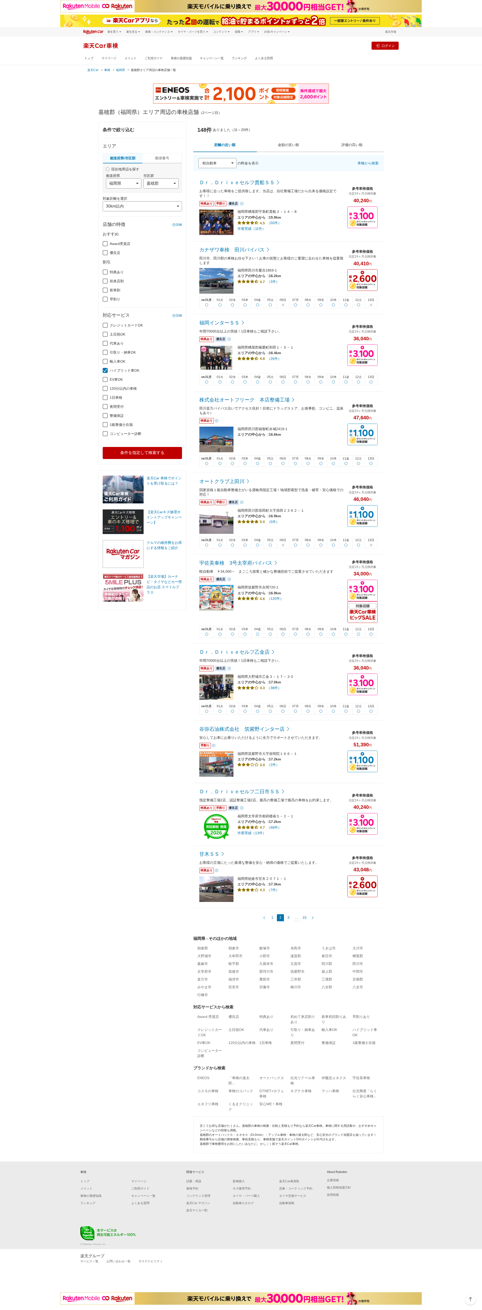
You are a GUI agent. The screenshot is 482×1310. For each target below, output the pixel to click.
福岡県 (120, 70)
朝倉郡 (202, 948)
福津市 (233, 979)
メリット (131, 58)
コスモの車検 (207, 1091)
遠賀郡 (295, 956)
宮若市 (233, 987)
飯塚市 (264, 948)
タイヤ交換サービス (292, 1196)
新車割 (115, 290)
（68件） (274, 827)
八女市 (357, 987)
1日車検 (116, 398)
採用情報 (333, 1195)
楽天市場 (390, 32)
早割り (115, 299)
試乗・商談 (193, 1181)
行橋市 (202, 995)
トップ (88, 58)
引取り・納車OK (123, 352)
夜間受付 (117, 407)
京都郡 (357, 979)
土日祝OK (117, 334)
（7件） (273, 890)
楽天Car (92, 70)
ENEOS (203, 1078)
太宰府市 (204, 971)
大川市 (357, 948)
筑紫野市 (297, 971)
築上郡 (327, 971)
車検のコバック (240, 1091)
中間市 (357, 971)
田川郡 (327, 964)
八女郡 (327, 987)
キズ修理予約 (242, 1188)
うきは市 (329, 948)
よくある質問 (264, 58)
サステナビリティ (151, 1261)
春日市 (327, 956)
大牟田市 (235, 956)
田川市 (357, 964)
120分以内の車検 (123, 388)
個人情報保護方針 (339, 1187)
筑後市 (233, 971)
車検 (107, 70)
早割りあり (361, 1017)
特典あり (117, 272)
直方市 (202, 979)
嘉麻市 (202, 964)
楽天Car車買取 (289, 1181)
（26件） (274, 359)
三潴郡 (327, 979)
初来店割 (117, 281)
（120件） (275, 599)
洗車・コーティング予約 (295, 1188)
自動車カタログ (243, 1203)
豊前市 (264, 979)
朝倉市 (233, 948)
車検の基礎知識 (181, 58)
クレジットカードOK (126, 325)
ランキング (239, 58)
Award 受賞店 (208, 1017)
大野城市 (204, 956)
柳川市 (295, 987)
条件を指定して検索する (142, 452)
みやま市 (204, 987)
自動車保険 (286, 1203)
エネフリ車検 (207, 1104)
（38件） (274, 688)
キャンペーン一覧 (212, 58)
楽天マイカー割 (196, 1210)
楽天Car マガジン (198, 1203)
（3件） (273, 282)
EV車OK (116, 379)
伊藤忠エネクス (334, 1078)
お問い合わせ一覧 (118, 1261)
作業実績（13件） (251, 833)
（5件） (273, 522)
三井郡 (295, 979)
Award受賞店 (120, 244)
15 (305, 917)
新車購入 (239, 1181)
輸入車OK (117, 361)
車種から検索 (368, 163)
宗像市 (264, 987)
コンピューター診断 (125, 434)
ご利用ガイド (154, 58)
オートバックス (271, 1078)
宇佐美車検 (361, 1078)
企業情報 (333, 1180)
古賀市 (295, 964)
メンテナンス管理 (198, 1196)
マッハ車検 (330, 1091)
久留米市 (266, 964)
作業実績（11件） (251, 229)
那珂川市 (266, 971)
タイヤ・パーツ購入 (246, 1196)
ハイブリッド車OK (124, 370)
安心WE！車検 (270, 1104)
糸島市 (295, 948)
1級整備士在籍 (121, 425)
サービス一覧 (89, 1261)
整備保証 (117, 416)
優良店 (115, 253)
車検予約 (192, 1188)
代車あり (117, 343)
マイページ (108, 58)
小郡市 (264, 956)
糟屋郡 (357, 956)
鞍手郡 (233, 964)
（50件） (274, 223)
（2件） (273, 765)
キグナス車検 (301, 1091)
